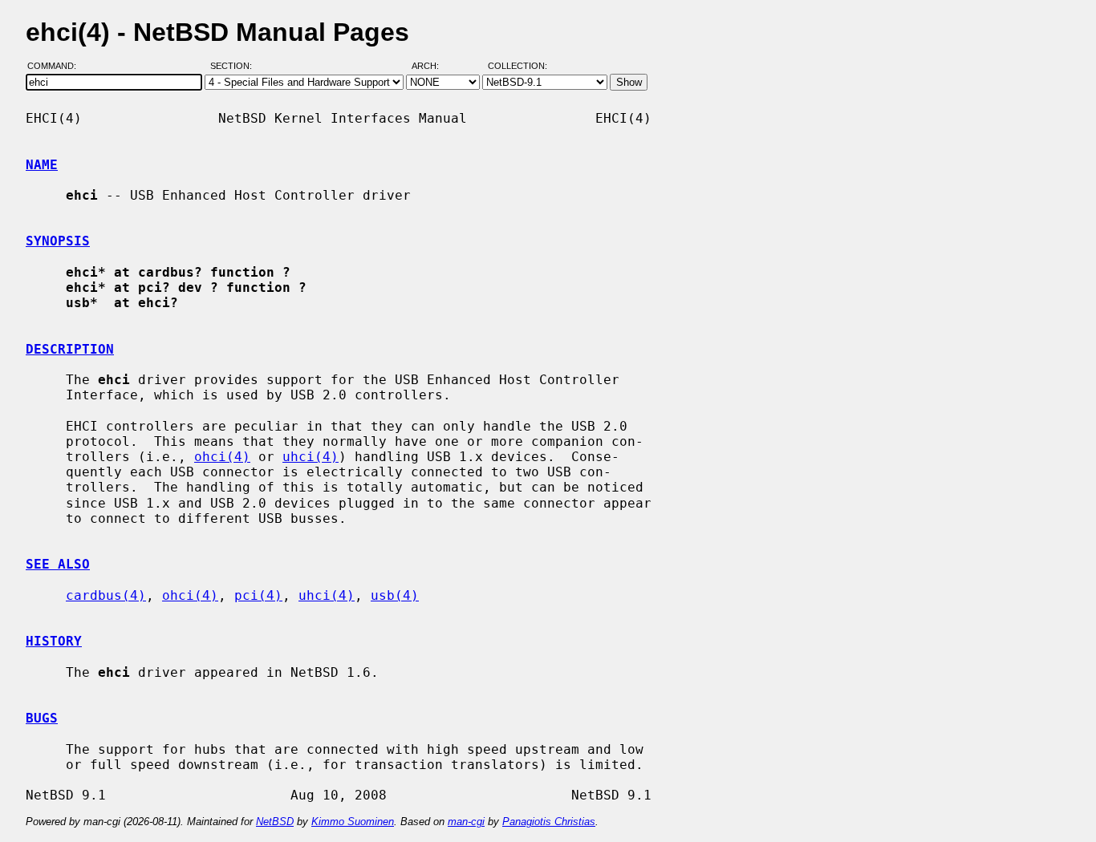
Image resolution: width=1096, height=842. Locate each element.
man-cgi (466, 822)
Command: (56, 66)
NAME (42, 164)
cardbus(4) (106, 595)
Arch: (432, 66)
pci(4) (258, 595)
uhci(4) (310, 456)
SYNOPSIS (58, 241)
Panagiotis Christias (548, 822)
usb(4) (395, 595)
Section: (234, 66)
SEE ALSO (58, 564)
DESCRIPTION (70, 349)
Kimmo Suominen (352, 822)
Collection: (517, 66)
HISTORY (54, 641)
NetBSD (275, 822)
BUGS (42, 718)
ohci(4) (222, 456)
